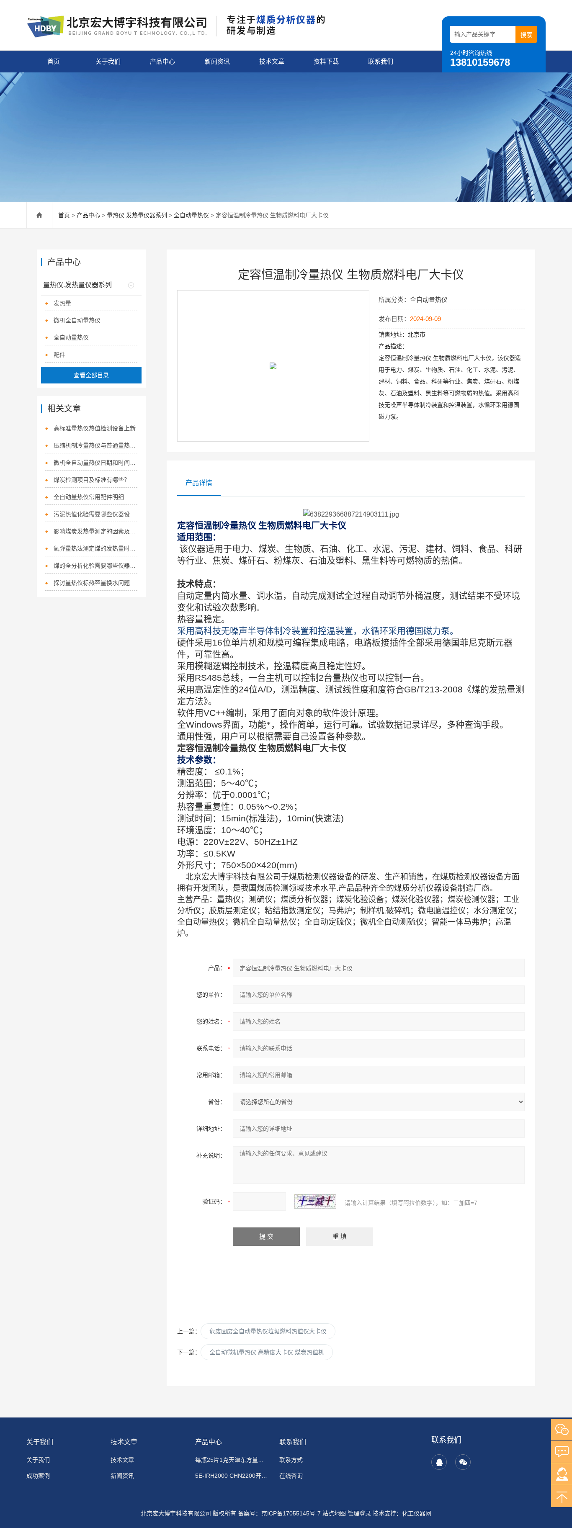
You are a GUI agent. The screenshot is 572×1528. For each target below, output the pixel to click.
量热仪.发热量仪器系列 (137, 215)
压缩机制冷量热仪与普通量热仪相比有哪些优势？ (95, 445)
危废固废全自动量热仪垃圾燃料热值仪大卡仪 (268, 1331)
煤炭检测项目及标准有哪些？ (92, 479)
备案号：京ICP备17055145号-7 (279, 1513)
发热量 (62, 303)
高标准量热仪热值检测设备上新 (95, 428)
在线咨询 (291, 1475)
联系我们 (380, 61)
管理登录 (359, 1513)
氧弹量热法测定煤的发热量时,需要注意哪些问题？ (95, 548)
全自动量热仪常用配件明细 (89, 497)
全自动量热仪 (191, 215)
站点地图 (334, 1513)
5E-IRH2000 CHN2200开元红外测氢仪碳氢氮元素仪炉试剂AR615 (232, 1475)
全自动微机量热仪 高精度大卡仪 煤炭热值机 (266, 1352)
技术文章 (271, 61)
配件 (59, 354)
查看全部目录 (91, 375)
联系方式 (291, 1459)
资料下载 (326, 61)
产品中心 (162, 61)
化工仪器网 (416, 1513)
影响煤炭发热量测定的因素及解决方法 (95, 531)
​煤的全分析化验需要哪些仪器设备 (95, 565)
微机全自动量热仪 (77, 320)
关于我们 (108, 61)
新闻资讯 (217, 61)
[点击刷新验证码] (315, 1201)
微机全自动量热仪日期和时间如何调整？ (95, 462)
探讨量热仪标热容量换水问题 (92, 582)
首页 (53, 61)
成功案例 (38, 1475)
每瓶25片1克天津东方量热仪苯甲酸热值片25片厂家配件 (232, 1459)
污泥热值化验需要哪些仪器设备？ (95, 514)
